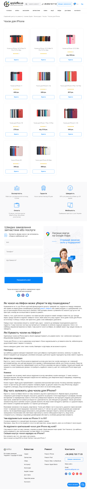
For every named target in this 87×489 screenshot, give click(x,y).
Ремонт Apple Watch (51, 464)
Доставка (27, 475)
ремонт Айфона (46, 308)
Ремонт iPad (49, 457)
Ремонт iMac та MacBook (53, 461)
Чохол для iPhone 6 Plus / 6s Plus (70, 86)
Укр (82, 4)
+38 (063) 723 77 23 (50, 4)
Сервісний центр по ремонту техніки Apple (18, 16)
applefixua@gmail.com (72, 469)
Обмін (26, 461)
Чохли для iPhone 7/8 (16, 123)
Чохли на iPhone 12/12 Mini (70, 48)
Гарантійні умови (29, 478)
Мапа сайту (68, 464)
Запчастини (28, 457)
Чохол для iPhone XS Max (43, 160)
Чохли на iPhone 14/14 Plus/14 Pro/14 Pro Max (16, 49)
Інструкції (27, 464)
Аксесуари (37, 16)
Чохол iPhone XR (16, 160)
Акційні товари (28, 471)
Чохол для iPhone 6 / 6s (43, 86)
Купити (16, 59)
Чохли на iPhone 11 (16, 86)
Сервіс (26, 454)
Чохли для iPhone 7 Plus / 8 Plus (43, 123)
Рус (77, 4)
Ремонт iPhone (49, 454)
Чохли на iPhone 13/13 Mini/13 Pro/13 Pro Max (43, 49)
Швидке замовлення (64, 4)
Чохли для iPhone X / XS (70, 123)
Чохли (44, 16)
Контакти (27, 482)
